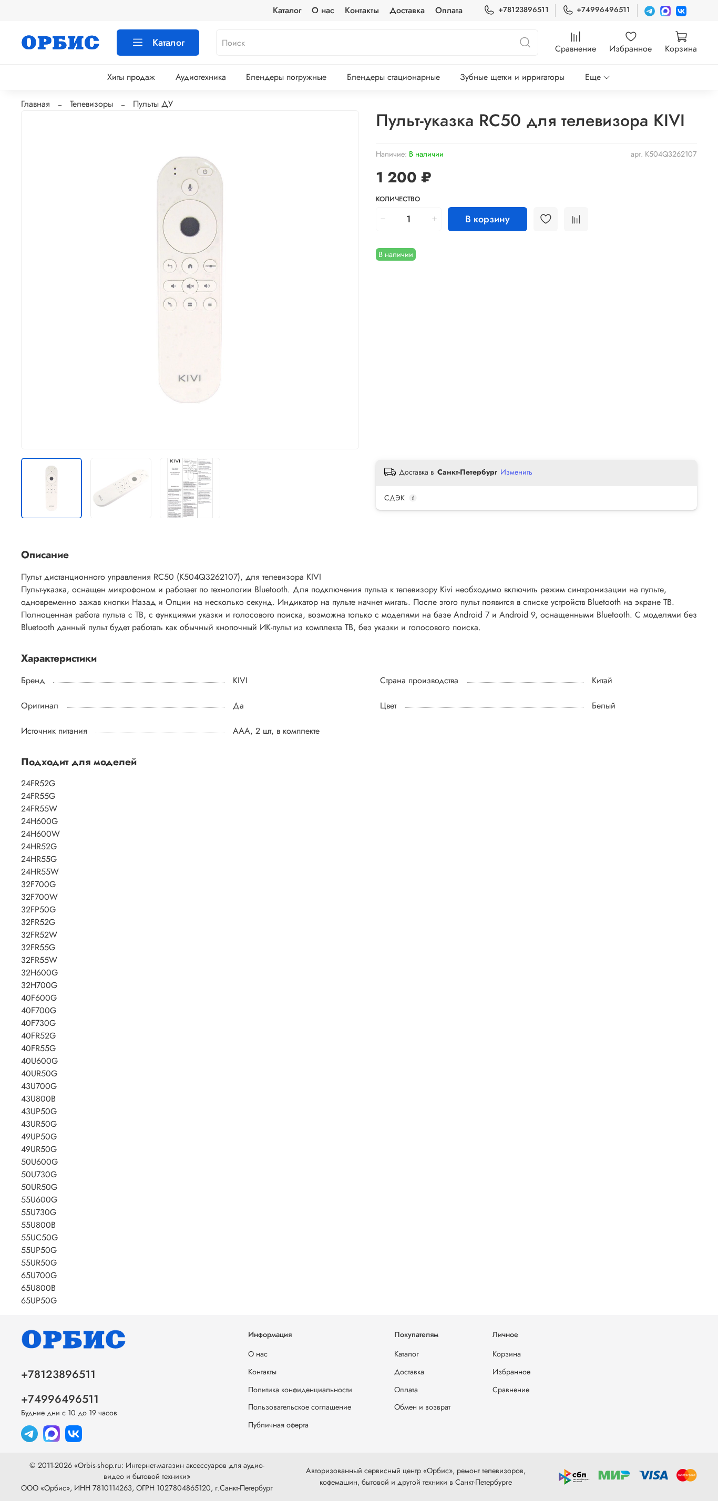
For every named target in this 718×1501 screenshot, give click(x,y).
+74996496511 (603, 9)
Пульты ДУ (153, 104)
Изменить (516, 472)
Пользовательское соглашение (299, 1407)
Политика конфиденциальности (300, 1389)
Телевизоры (91, 104)
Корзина (507, 1354)
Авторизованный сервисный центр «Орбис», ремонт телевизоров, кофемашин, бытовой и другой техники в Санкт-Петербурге (416, 1476)
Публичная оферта (278, 1425)
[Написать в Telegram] (649, 10)
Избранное (511, 1371)
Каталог (287, 10)
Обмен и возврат (422, 1407)
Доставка (407, 10)
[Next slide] (342, 279)
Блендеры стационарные (393, 77)
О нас (323, 10)
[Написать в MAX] (665, 10)
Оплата (449, 10)
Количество (398, 199)
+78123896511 (523, 9)
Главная (35, 104)
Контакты (362, 10)
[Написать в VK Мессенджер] (681, 10)
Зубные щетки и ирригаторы (512, 77)
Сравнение (511, 1389)
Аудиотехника (201, 77)
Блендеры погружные (286, 77)
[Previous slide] (37, 279)
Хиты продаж (131, 77)
